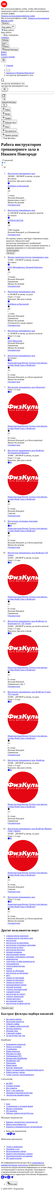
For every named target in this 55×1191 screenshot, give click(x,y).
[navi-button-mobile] (3, 60)
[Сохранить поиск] (3, 96)
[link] (5, 46)
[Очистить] (4, 89)
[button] (4, 52)
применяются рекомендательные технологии (22, 1164)
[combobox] (13, 83)
